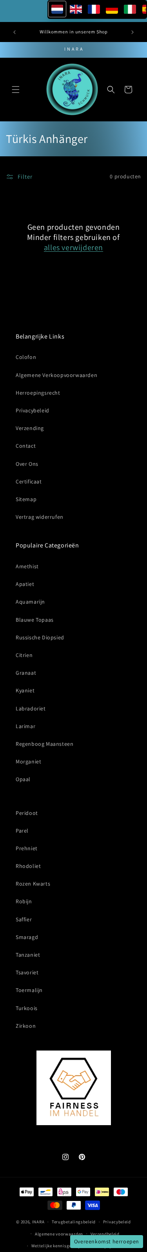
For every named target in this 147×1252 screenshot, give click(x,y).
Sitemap (26, 499)
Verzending (30, 428)
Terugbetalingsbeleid (74, 1222)
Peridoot (27, 812)
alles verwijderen (73, 247)
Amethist (27, 566)
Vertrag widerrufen (40, 516)
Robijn (24, 901)
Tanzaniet (28, 954)
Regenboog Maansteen (44, 743)
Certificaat (29, 481)
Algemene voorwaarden (59, 1234)
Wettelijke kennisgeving (55, 1245)
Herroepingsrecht (38, 392)
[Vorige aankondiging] (14, 32)
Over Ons (27, 463)
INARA (38, 1222)
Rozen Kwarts (33, 883)
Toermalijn (29, 990)
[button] (15, 89)
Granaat (26, 672)
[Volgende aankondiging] (132, 32)
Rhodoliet (28, 865)
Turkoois (27, 1008)
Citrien (24, 655)
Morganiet (28, 761)
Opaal (23, 779)
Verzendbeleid (105, 1234)
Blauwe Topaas (35, 619)
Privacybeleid (32, 410)
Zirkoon (26, 1025)
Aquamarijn (30, 601)
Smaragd (27, 937)
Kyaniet (25, 690)
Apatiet (25, 584)
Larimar (25, 726)
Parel (22, 830)
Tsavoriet (27, 972)
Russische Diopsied (40, 637)
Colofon (26, 357)
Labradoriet (31, 708)
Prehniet (27, 848)
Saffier (24, 919)
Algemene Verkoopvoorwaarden (56, 375)
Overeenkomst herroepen (106, 1241)
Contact (26, 445)
